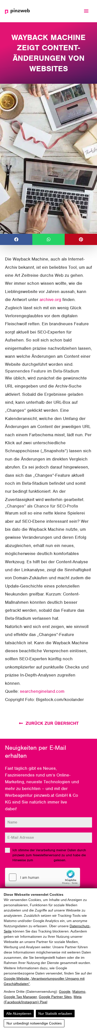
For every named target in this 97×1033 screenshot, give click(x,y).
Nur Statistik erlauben (55, 1014)
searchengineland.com (42, 691)
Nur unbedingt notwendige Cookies (34, 1023)
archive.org (50, 299)
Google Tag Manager (20, 997)
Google (64, 992)
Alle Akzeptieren (18, 1014)
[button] (16, 239)
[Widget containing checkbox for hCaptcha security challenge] (42, 877)
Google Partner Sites (55, 997)
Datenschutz (43, 860)
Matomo (78, 992)
